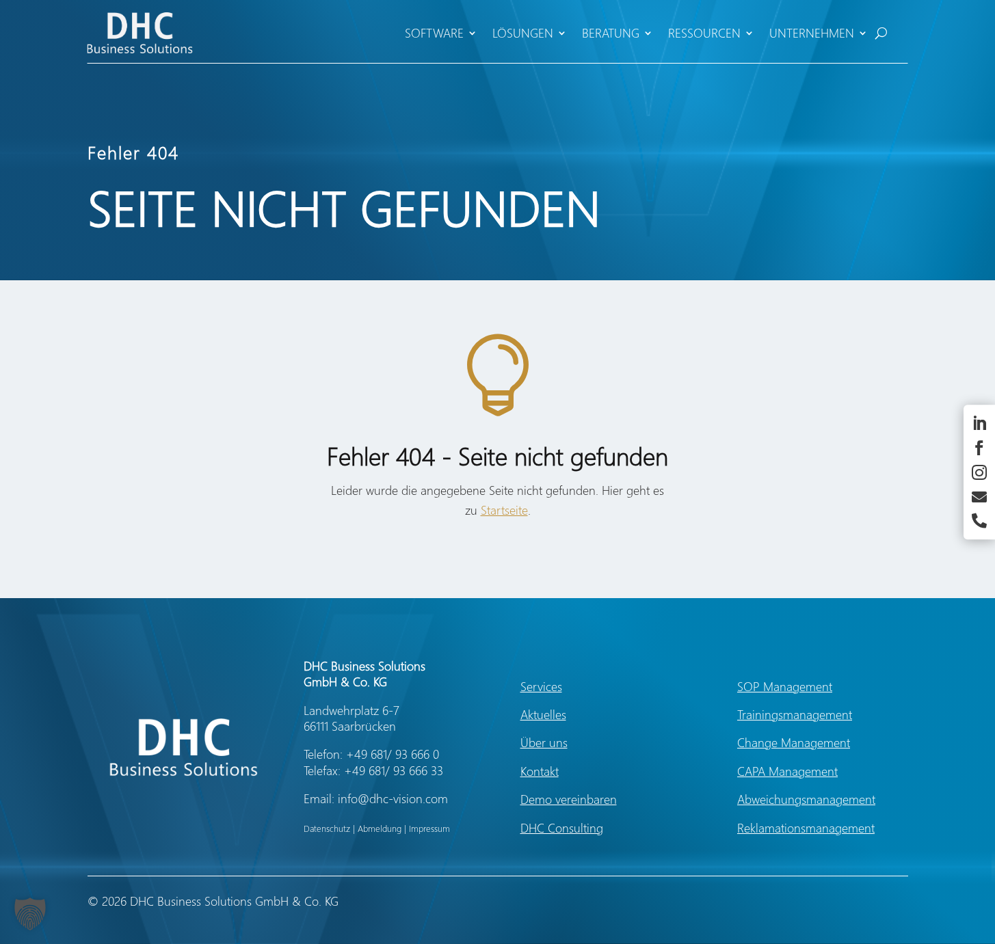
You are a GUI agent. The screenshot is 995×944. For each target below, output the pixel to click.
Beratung (610, 33)
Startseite (504, 510)
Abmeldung (379, 828)
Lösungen (522, 33)
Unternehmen (811, 33)
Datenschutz (327, 828)
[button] (30, 914)
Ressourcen (704, 33)
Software (434, 33)
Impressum (429, 828)
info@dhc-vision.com (393, 798)
